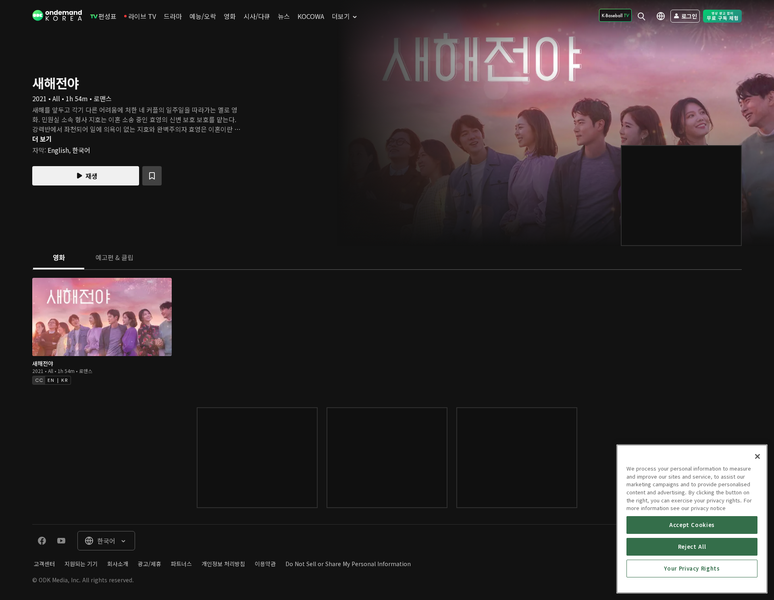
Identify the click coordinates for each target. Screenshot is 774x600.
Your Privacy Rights (692, 568)
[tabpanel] (387, 330)
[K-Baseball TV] (615, 15)
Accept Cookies (692, 525)
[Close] (757, 456)
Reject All (692, 546)
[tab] (58, 258)
